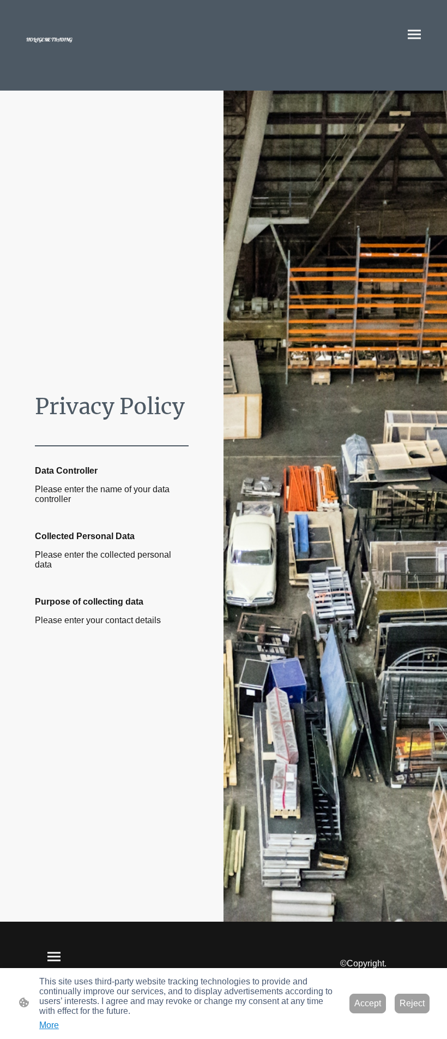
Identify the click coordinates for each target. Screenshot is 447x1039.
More (49, 1025)
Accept (367, 1003)
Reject (412, 1003)
